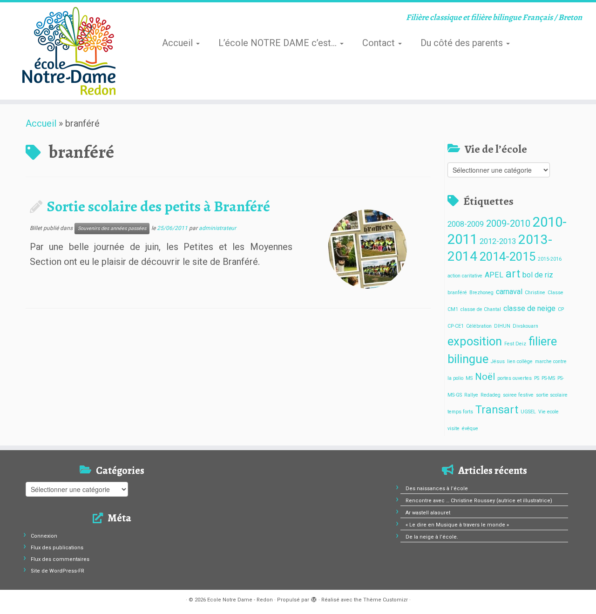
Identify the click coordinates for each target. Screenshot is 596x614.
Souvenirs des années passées (112, 228)
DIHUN (502, 326)
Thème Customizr (385, 600)
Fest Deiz (515, 344)
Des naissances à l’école (437, 489)
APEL (494, 274)
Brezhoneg (481, 293)
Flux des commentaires (60, 559)
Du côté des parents (462, 42)
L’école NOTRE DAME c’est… (278, 42)
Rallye (471, 395)
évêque (470, 428)
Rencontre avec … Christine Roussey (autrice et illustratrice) (479, 501)
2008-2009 (465, 224)
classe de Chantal (481, 309)
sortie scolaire (552, 395)
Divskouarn (525, 326)
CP (561, 309)
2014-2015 (507, 256)
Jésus (498, 361)
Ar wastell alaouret (428, 513)
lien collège (520, 361)
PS (536, 378)
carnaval (509, 291)
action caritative (464, 276)
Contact (379, 42)
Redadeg (491, 395)
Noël (485, 376)
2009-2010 (508, 223)
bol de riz (537, 274)
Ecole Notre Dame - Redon (240, 600)
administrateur (217, 228)
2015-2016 (550, 259)
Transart (496, 410)
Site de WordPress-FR (57, 571)
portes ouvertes (514, 378)
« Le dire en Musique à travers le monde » (457, 525)
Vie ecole (548, 412)
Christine (535, 293)
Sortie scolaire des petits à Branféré (158, 206)
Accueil (178, 42)
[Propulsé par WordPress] (314, 598)
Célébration (479, 326)
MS (469, 378)
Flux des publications (57, 548)
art (513, 274)
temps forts (460, 412)
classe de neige (529, 308)
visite (453, 428)
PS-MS (548, 378)
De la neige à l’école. (432, 537)
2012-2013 (498, 241)
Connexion (44, 536)
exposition (474, 341)
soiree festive (518, 395)
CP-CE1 (455, 326)
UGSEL (528, 412)
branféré (457, 293)
